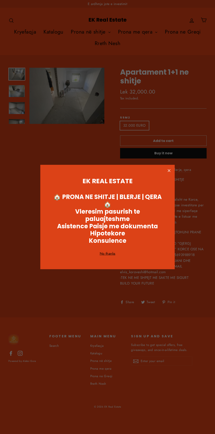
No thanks (107, 253)
